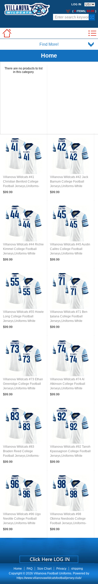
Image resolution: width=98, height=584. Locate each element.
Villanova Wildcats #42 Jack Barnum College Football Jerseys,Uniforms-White (69, 181)
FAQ (29, 568)
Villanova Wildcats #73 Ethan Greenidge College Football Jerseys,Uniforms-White (23, 383)
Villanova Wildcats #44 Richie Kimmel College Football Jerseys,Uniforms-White (23, 249)
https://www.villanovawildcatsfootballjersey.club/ (49, 578)
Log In (76, 4)
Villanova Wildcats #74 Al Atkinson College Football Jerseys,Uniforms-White (67, 383)
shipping (77, 568)
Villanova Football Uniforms (52, 573)
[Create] (48, 557)
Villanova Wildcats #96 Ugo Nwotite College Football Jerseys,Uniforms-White (22, 518)
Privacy (61, 568)
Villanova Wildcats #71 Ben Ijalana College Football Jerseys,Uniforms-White (68, 316)
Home (18, 568)
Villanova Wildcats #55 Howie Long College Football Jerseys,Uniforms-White (23, 316)
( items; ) (84, 11)
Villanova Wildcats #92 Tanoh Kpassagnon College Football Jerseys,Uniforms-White (70, 451)
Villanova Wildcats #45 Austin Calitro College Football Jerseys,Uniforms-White (70, 249)
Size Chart (44, 568)
